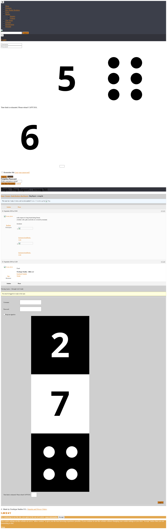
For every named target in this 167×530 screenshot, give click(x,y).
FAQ (7, 12)
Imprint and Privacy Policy (37, 509)
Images (12, 16)
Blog (7, 6)
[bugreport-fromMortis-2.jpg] (25, 244)
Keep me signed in (10, 314)
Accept (61, 517)
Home (2, 196)
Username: (6, 302)
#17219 (163, 211)
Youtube (24, 274)
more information (51, 517)
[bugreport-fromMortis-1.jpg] (25, 229)
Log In (160, 502)
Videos (12, 18)
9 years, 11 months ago (37, 201)
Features (8, 8)
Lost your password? (22, 172)
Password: (6, 309)
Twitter (18, 276)
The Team (9, 20)
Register (10, 177)
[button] (2, 31)
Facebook (19, 274)
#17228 (163, 262)
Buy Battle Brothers (12, 10)
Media (7, 14)
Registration (9, 24)
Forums (8, 22)
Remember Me (9, 172)
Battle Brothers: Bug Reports (19, 196)
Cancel (18, 183)
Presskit (8, 27)
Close (3, 527)
